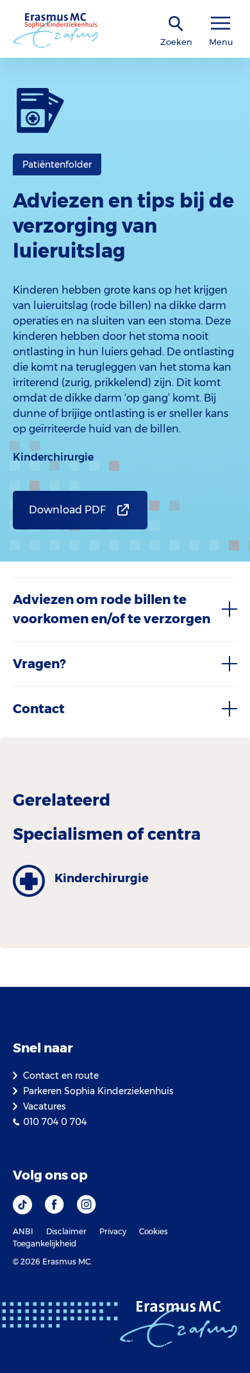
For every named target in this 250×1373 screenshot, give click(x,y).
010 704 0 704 (55, 1122)
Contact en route (61, 1075)
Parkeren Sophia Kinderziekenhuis (98, 1091)
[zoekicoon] (176, 24)
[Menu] (220, 23)
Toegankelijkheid (44, 1243)
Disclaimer (66, 1231)
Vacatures (44, 1106)
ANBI (23, 1231)
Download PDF (67, 510)
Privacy (112, 1231)
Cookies (153, 1231)
